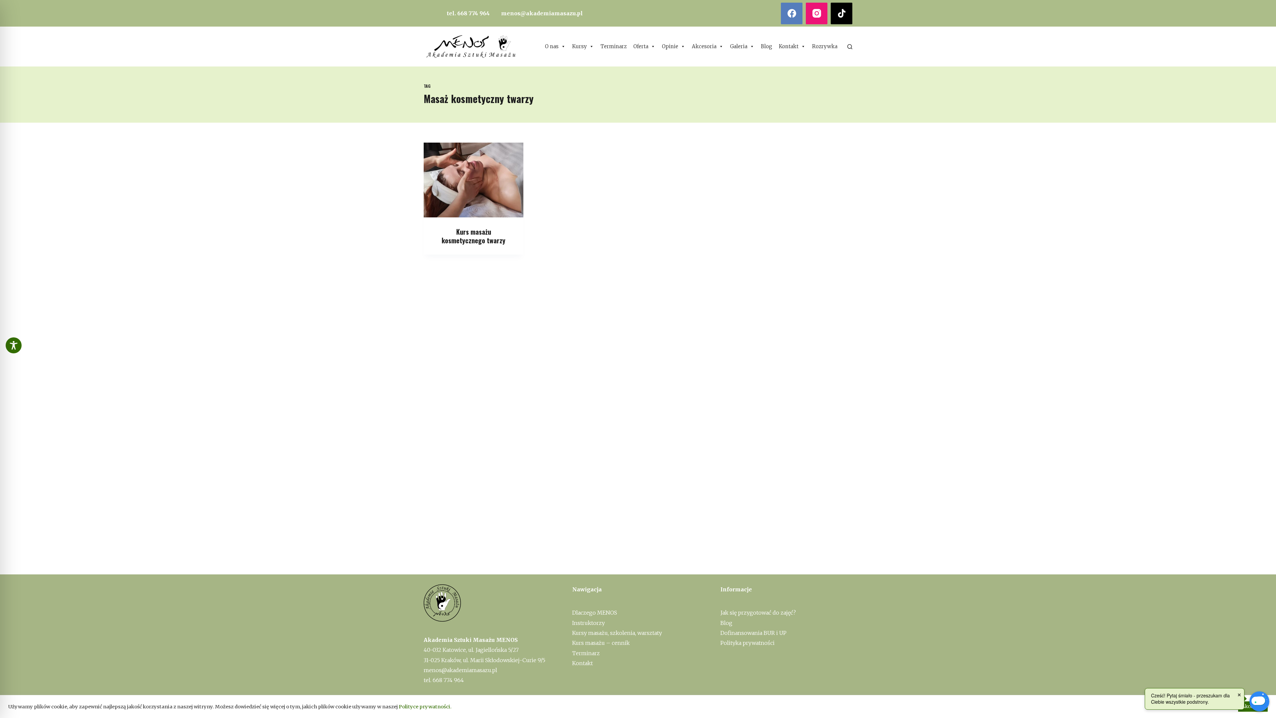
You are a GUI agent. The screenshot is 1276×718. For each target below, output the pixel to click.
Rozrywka (824, 46)
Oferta (640, 46)
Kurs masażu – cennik (601, 643)
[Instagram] (816, 13)
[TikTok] (841, 13)
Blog (766, 46)
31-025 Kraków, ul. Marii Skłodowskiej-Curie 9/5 (484, 660)
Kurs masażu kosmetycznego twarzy (473, 236)
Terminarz (613, 46)
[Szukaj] (849, 46)
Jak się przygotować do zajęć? (758, 612)
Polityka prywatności (747, 643)
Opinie (670, 46)
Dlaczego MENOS (594, 612)
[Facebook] (791, 13)
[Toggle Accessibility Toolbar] (13, 345)
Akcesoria (704, 46)
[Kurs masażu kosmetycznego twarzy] (473, 180)
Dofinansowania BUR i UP (753, 633)
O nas (552, 46)
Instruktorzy (588, 623)
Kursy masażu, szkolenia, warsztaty (617, 633)
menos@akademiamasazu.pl (542, 13)
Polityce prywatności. (425, 707)
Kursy (579, 46)
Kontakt (788, 46)
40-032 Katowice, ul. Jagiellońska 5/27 (471, 650)
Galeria (738, 46)
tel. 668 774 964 (468, 13)
